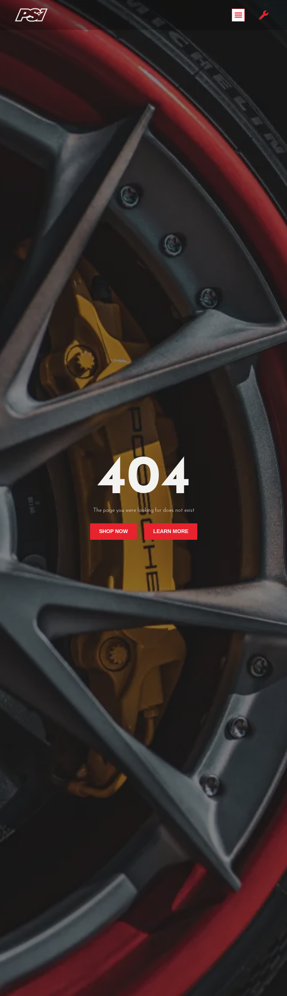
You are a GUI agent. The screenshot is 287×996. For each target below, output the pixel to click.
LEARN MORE (170, 531)
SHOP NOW (113, 531)
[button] (238, 15)
